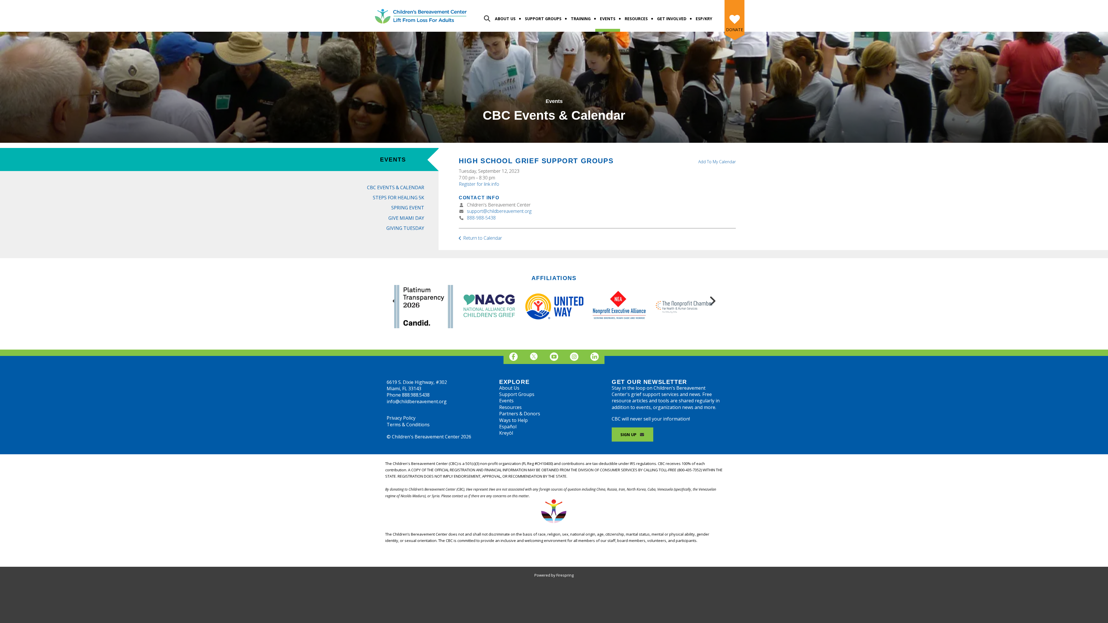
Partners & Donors (519, 413)
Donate (734, 29)
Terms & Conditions (408, 424)
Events (607, 18)
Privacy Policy (401, 418)
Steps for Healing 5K (398, 197)
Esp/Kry (704, 18)
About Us (505, 18)
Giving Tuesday (405, 228)
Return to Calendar (482, 238)
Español (507, 426)
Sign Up (629, 434)
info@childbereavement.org (417, 401)
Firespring (565, 575)
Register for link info (479, 184)
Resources (636, 18)
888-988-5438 (481, 218)
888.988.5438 (416, 395)
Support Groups (543, 18)
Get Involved (671, 18)
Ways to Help (513, 420)
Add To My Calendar (717, 161)
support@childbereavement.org (499, 211)
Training (581, 18)
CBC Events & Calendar (395, 187)
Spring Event (407, 207)
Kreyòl (506, 433)
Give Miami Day (406, 218)
